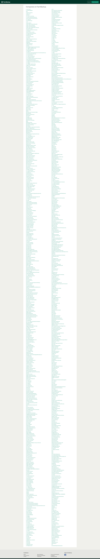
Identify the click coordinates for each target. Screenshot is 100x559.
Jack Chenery (28, 478)
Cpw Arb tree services (30, 223)
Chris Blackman (29, 187)
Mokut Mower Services (55, 187)
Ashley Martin (28, 98)
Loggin (53, 109)
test (52, 450)
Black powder (28, 140)
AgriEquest (28, 42)
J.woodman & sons (55, 57)
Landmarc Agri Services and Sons (57, 88)
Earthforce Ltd (28, 303)
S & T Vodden (54, 428)
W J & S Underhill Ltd (55, 536)
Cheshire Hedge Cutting (30, 186)
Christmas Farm (29, 194)
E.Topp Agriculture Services (30, 329)
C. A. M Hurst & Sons (29, 170)
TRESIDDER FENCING (55, 487)
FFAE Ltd (27, 343)
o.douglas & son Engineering (56, 239)
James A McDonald (29, 481)
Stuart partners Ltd (55, 426)
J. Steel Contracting (55, 42)
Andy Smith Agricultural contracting (32, 81)
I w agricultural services (30, 475)
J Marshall (28, 538)
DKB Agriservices (29, 276)
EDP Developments (29, 313)
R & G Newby (54, 313)
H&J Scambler (28, 448)
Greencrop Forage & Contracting (31, 399)
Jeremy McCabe (29, 512)
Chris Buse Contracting (30, 189)
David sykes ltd (28, 263)
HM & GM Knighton (29, 449)
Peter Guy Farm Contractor (56, 264)
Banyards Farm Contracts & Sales (32, 112)
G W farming (28, 411)
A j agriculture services (30, 50)
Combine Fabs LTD (29, 213)
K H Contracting (54, 70)
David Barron (28, 256)
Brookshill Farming (29, 161)
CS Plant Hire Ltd (29, 235)
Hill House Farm (29, 446)
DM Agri (27, 277)
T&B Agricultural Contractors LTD (57, 442)
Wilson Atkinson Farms (55, 531)
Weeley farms (54, 515)
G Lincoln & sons (29, 385)
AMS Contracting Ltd (29, 76)
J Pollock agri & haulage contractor (57, 25)
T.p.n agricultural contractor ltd (57, 483)
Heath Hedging (28, 432)
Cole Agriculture (29, 211)
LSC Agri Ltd (54, 113)
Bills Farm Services (29, 131)
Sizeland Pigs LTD (55, 393)
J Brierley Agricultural (29, 494)
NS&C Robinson (54, 228)
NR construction (54, 226)
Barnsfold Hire (28, 113)
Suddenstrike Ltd (54, 432)
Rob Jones (53, 344)
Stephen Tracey (54, 416)
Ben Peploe (28, 125)
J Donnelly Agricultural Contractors (32, 503)
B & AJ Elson (28, 108)
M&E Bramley (54, 149)
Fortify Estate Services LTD (30, 360)
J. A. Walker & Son (29, 487)
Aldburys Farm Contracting (30, 65)
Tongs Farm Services (55, 472)
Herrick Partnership (29, 438)
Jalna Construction (29, 480)
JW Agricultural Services (56, 50)
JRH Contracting (54, 33)
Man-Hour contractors (55, 121)
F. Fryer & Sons (28, 344)
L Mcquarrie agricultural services (57, 107)
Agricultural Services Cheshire (31, 41)
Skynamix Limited (55, 395)
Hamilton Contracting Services (31, 418)
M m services (54, 185)
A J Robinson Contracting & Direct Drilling (33, 61)
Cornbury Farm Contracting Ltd (31, 216)
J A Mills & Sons (29, 486)
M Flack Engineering (55, 157)
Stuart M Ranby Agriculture (56, 425)
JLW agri (27, 536)
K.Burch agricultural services (56, 65)
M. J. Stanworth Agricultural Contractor (58, 181)
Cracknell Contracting (30, 224)
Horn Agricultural (29, 456)
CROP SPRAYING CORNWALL (31, 229)
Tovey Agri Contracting (55, 480)
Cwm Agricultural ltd (29, 243)
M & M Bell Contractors (55, 184)
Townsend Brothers (55, 481)
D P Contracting (29, 284)
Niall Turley (53, 216)
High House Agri (29, 444)
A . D (27, 21)
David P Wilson (28, 261)
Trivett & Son (54, 489)
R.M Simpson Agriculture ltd (56, 336)
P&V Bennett (54, 287)
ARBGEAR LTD (28, 89)
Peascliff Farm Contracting (56, 259)
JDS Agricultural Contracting (31, 507)
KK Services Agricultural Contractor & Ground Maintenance (61, 78)
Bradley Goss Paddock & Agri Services (32, 153)
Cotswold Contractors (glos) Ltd (31, 219)
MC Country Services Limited (56, 139)
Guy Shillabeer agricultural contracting (32, 409)
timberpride (54, 463)
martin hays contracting (56, 130)
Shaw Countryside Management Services (58, 386)
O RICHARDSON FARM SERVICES (57, 244)
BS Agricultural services (30, 163)
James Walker (28, 483)
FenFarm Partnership (29, 340)
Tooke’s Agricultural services (56, 476)
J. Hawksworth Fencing (30, 519)
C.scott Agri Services (29, 233)
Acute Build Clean (29, 20)
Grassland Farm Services (30, 396)
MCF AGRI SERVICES (55, 140)
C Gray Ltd (28, 181)
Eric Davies (28, 328)
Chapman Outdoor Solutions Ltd (31, 183)
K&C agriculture (54, 66)
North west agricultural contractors (57, 223)
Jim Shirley (28, 522)
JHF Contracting (29, 520)
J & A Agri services (29, 476)
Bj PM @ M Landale (29, 138)
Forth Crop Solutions (29, 359)
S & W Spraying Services (56, 436)
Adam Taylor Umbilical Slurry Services (32, 27)
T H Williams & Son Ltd (55, 462)
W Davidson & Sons (55, 511)
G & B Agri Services (29, 369)
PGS (52, 271)
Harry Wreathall (29, 424)
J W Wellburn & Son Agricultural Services (58, 58)
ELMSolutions (28, 323)
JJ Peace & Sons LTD (29, 528)
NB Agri (53, 212)
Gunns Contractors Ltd (30, 408)
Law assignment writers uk (56, 92)
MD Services (54, 146)
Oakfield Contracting (55, 234)
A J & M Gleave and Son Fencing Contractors (33, 58)
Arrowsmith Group (29, 93)
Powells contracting (55, 277)
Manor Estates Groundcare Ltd (57, 122)
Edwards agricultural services (31, 316)
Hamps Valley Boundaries (30, 419)
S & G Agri (53, 383)
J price (53, 26)
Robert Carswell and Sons (56, 338)
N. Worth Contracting (55, 232)
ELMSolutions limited (29, 324)
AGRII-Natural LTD (29, 43)
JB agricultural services (30, 489)
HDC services (28, 431)
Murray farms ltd (54, 201)
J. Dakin (27, 499)
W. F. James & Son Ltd (55, 520)
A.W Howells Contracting (30, 105)
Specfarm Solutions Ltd (56, 402)
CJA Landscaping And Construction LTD (33, 196)
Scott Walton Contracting (56, 374)
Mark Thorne (54, 125)
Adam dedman (28, 22)
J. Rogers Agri (54, 37)
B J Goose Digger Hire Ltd (30, 136)
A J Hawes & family (29, 54)
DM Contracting (29, 279)
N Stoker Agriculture (55, 229)
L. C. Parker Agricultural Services (57, 96)
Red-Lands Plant (54, 305)
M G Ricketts (54, 160)
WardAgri (53, 506)
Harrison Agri (28, 422)
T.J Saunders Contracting (56, 465)
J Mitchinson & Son (29, 544)
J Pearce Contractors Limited (57, 22)
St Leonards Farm (55, 419)
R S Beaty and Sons (55, 356)
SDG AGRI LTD (54, 375)
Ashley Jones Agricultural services (32, 97)
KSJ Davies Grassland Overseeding (57, 82)
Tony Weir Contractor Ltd (56, 475)
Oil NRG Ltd (54, 240)
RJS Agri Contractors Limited (57, 328)
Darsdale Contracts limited (30, 253)
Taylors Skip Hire (54, 440)
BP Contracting (28, 152)
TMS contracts (54, 466)
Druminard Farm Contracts (30, 289)
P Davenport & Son (55, 258)
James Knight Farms (29, 482)
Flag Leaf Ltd (28, 352)
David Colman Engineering (30, 257)
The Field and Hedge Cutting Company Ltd (59, 456)
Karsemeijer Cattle (55, 62)
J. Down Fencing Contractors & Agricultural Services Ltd (35, 505)
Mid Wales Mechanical (55, 168)
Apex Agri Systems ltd (30, 84)
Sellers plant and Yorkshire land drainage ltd (59, 379)
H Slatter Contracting (29, 462)
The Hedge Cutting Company (56, 458)
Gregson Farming (29, 400)
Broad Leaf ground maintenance (31, 160)
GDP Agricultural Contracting (31, 370)
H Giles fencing (28, 441)
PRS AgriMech (54, 284)
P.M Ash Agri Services (55, 275)
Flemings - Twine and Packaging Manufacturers (34, 354)
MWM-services (54, 203)
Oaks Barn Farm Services (56, 235)
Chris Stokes (28, 192)
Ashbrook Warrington (29, 96)
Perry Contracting (55, 263)
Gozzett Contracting (29, 392)
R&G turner (54, 314)
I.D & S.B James (29, 472)
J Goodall (27, 515)
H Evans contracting (29, 440)
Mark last (53, 123)
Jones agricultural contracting (57, 17)
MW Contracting (54, 202)
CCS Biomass (28, 172)
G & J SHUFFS (28, 382)
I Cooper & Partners (29, 471)
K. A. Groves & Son (55, 59)
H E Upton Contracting (30, 439)
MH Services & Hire (55, 162)
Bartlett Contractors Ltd (30, 114)
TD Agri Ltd (53, 448)
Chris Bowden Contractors (30, 188)
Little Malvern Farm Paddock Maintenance (59, 104)
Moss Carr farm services (56, 191)
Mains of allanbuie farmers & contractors (58, 117)
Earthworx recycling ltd (30, 305)
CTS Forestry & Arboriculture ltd (31, 239)
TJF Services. (54, 464)
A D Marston (28, 30)
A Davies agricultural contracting (31, 29)
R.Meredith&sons (54, 335)
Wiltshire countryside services (57, 535)
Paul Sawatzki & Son (55, 256)
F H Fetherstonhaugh (29, 345)
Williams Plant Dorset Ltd (56, 530)
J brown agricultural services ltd (31, 495)
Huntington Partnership (30, 467)
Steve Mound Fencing (55, 417)
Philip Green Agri (54, 272)
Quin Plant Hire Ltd (55, 289)
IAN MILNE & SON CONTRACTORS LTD (32, 468)
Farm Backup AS (29, 335)
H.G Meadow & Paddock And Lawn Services (33, 442)
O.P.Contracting (54, 243)
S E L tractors (54, 380)
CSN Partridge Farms (29, 234)
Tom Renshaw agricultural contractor (58, 470)
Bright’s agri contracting (30, 156)
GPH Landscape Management (31, 393)
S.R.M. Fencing (54, 411)
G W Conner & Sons (29, 410)
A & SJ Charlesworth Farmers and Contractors (34, 100)
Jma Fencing (28, 537)
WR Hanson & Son (55, 542)
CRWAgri (27, 232)
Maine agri (53, 116)
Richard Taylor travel (55, 322)
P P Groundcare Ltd (55, 280)
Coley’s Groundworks (29, 212)
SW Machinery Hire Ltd (55, 435)
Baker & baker (28, 109)
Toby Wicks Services (55, 467)
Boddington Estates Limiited (31, 145)
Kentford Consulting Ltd (56, 69)
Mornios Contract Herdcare (56, 188)
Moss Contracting (55, 192)
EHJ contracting (29, 319)
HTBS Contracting (29, 465)
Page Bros (53, 252)
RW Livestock (54, 363)
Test (52, 451)
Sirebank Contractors (55, 392)
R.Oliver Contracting (55, 346)
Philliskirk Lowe (54, 273)
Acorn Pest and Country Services (31, 18)
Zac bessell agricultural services (57, 545)
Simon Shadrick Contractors (56, 391)
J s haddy (53, 40)
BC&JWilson (28, 115)
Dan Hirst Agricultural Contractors (32, 251)
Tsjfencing (53, 491)
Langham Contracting (55, 89)
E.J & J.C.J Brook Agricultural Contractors (33, 321)
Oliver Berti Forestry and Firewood (57, 241)
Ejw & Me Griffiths (29, 322)
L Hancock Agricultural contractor (57, 101)
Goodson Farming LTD (30, 391)
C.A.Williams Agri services (30, 171)
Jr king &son (54, 36)
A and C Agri (28, 9)
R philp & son (54, 353)
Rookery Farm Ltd (55, 347)
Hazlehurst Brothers (29, 428)
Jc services (28, 498)
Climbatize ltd (28, 208)
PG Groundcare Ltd (55, 268)
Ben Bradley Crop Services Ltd (31, 123)
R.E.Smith (53, 311)
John (52, 9)
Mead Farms (54, 147)
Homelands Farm (29, 454)
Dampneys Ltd (28, 245)
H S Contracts (28, 460)
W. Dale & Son (54, 510)
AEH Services (28, 35)
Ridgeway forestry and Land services (58, 323)
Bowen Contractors (29, 149)
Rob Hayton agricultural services (57, 343)
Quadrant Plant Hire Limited (56, 288)
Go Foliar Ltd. (28, 390)
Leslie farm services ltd (55, 99)
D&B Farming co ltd (29, 264)
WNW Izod (53, 538)
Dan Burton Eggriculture (30, 249)
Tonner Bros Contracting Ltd (56, 473)
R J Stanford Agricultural (56, 329)
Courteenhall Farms (29, 220)
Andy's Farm (28, 80)
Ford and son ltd (29, 356)
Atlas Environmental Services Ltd (31, 104)
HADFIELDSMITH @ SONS (30, 415)
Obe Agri (53, 236)
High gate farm (28, 443)
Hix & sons (28, 447)
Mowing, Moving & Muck (56, 194)
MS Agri (53, 196)
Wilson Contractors (55, 534)
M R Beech (53, 195)
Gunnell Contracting (29, 407)
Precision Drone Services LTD (57, 282)
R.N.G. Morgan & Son (55, 337)
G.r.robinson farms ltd (29, 401)
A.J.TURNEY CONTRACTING (31, 64)
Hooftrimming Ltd (29, 455)
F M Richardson (28, 355)
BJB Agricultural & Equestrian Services (32, 133)
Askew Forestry (29, 101)
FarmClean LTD (29, 336)
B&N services (28, 144)
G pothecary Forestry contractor (31, 394)
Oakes (53, 233)
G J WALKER (28, 384)
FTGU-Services (28, 363)
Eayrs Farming (28, 308)
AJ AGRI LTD (28, 51)
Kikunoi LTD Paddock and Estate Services (59, 73)
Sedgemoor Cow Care (55, 376)
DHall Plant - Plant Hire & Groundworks (32, 269)
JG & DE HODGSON (29, 514)
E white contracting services (31, 331)
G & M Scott (28, 388)
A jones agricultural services (31, 59)
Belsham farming (29, 122)
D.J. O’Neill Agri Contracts (30, 275)
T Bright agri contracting (56, 446)
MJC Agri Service (55, 172)
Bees (27, 121)
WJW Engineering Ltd (55, 537)
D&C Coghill (28, 265)
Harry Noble (28, 423)
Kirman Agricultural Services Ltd (57, 77)
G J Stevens (28, 383)
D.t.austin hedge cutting (30, 297)
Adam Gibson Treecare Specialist (31, 24)
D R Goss (27, 288)
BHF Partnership (29, 130)
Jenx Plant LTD (28, 511)
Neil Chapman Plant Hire (56, 215)
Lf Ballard (53, 100)
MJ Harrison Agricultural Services (57, 173)
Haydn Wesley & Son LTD (30, 426)
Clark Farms (28, 205)
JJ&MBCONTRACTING (30, 527)
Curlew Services (29, 240)
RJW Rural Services (55, 330)
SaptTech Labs (54, 370)
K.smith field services (55, 83)
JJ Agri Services (29, 523)
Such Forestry (54, 431)
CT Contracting (28, 236)
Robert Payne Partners (55, 340)
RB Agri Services (54, 295)
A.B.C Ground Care (29, 12)
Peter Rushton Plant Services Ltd (57, 265)
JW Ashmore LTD (55, 54)
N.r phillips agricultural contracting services (59, 227)
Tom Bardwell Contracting (56, 468)
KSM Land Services (55, 84)
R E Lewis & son (54, 308)
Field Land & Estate (29, 347)
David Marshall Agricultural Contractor (32, 260)
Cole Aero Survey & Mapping (31, 210)
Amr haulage (28, 75)
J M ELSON (28, 542)
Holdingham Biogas (29, 451)
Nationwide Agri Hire (55, 211)
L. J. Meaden (54, 106)
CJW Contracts (28, 201)
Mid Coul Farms (54, 165)
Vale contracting (54, 502)
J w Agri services (54, 51)
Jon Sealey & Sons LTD (55, 20)
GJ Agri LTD (28, 379)
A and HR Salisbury (29, 10)
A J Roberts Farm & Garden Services (32, 60)
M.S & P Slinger (54, 199)
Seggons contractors (55, 377)
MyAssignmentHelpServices (56, 205)
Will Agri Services (55, 528)
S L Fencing (54, 396)
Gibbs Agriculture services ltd (31, 376)
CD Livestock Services (30, 175)
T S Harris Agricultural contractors (57, 490)
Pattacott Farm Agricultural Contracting (58, 255)
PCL (52, 257)
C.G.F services (28, 179)
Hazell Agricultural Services (30, 427)
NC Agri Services (54, 213)
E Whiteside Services (29, 332)
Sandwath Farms (55, 368)
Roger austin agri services (56, 345)
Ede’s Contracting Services (30, 311)
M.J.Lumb (53, 176)
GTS (27, 406)
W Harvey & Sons (55, 522)
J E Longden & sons (29, 510)
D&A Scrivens (28, 255)
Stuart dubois (54, 424)
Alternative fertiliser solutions (31, 68)
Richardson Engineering (56, 321)
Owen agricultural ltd (55, 248)
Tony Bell (53, 474)
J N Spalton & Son (29, 545)
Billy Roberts (28, 132)
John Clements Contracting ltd (57, 10)
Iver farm (27, 474)
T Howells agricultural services (57, 460)
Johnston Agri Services (55, 14)
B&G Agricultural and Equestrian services (33, 129)
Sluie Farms (54, 398)
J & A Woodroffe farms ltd (30, 488)
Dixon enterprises (29, 271)
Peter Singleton (54, 266)
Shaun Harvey (54, 385)
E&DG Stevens (28, 312)
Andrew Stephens (29, 78)
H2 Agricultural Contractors (30, 412)
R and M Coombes (55, 292)
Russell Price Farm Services (56, 360)
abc (27, 11)
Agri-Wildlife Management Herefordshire (33, 46)
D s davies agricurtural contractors (32, 292)
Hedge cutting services (30, 433)
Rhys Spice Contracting (56, 316)
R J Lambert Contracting (56, 327)
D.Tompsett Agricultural (30, 298)
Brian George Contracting (30, 155)
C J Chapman (28, 199)
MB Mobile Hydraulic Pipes (56, 137)
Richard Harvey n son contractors (57, 319)
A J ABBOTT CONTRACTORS (31, 48)
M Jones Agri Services (55, 178)
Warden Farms (54, 507)
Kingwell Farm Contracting (56, 75)
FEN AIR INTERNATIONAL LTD (31, 339)
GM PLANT (28, 387)
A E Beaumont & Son (29, 34)
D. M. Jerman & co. (29, 280)
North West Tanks (55, 224)
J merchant (28, 543)
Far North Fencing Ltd (29, 337)
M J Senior (53, 179)
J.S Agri (53, 38)
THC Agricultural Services (56, 455)
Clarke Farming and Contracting (31, 203)
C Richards (28, 228)
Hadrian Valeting (29, 416)
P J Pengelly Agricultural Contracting (58, 274)
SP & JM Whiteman (55, 404)
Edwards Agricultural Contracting (31, 315)
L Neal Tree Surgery (55, 108)
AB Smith (27, 14)
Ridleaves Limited (55, 324)
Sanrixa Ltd (54, 369)
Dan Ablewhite (28, 247)
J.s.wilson (53, 44)
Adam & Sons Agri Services (30, 26)
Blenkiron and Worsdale (30, 141)
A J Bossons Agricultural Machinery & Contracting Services (36, 52)
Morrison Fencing (55, 189)
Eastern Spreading (29, 306)
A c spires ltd (28, 19)
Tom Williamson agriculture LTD (57, 471)
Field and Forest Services (30, 346)
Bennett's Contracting (30, 124)
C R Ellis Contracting (29, 227)
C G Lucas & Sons (29, 180)
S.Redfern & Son (54, 409)
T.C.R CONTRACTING (55, 447)
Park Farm (53, 253)
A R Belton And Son (29, 88)
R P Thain (53, 354)
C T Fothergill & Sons (29, 237)
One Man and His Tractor (56, 242)
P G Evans (53, 267)
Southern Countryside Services (57, 400)
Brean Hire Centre (29, 154)
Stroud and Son (54, 422)
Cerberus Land (28, 176)
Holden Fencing (29, 450)
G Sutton (27, 403)
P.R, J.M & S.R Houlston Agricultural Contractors (60, 283)
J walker (53, 52)
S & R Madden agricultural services (57, 410)
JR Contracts (54, 29)
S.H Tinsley (53, 388)
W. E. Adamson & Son (55, 512)
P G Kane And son (55, 269)
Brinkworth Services (29, 157)
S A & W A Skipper (55, 372)
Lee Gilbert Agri (54, 98)
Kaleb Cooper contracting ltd (56, 60)
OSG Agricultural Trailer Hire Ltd (57, 245)
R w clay (53, 361)
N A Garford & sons (55, 208)
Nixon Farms (54, 220)
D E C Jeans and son (29, 266)
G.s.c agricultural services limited (31, 402)
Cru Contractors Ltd (29, 231)
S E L (52, 378)
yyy (52, 544)
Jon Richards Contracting (56, 19)
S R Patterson (54, 412)
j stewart (53, 43)
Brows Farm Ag (28, 162)
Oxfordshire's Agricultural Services (57, 250)
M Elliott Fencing (54, 152)
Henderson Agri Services (30, 434)
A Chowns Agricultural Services (31, 17)
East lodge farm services (30, 307)
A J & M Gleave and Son (30, 57)
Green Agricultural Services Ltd (31, 398)
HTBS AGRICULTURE (29, 464)
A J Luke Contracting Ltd (30, 56)
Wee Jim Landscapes (55, 514)
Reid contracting (54, 307)
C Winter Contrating (29, 242)
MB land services (54, 136)
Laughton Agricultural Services (57, 91)
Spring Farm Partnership (56, 406)
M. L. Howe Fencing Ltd (55, 183)
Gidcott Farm (28, 377)
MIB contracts (54, 163)
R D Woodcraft (54, 304)
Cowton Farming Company (30, 221)
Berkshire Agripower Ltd (30, 128)
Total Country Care (55, 479)
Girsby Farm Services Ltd (30, 378)
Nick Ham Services (55, 217)
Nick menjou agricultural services (57, 219)
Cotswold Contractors (30, 218)
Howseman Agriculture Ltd (30, 457)
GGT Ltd (27, 372)
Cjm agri (27, 200)
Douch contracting (29, 283)
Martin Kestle (54, 131)
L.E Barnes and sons (55, 97)
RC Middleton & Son (55, 298)
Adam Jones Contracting (30, 25)
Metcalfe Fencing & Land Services (57, 156)
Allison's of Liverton (29, 67)
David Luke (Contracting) (30, 259)
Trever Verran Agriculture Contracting (58, 488)
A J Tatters (28, 62)
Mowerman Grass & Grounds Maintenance (59, 193)
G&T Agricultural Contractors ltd (31, 404)
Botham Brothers (29, 148)
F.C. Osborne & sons (29, 338)
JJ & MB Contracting (29, 526)
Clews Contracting (29, 207)
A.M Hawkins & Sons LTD (30, 73)
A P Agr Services (29, 83)
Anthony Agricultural (29, 82)
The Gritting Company (55, 457)
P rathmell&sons (54, 281)
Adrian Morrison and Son (30, 32)
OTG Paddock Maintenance (56, 247)
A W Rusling (28, 106)
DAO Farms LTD (29, 252)
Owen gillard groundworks (56, 249)
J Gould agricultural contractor (31, 518)
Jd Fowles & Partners (29, 502)
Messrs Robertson (55, 155)
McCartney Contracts (55, 138)
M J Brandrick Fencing (55, 171)
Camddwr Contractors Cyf (30, 169)
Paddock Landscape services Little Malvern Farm (60, 251)
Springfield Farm (54, 407)
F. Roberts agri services (30, 362)
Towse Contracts (54, 482)
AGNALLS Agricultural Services (31, 38)
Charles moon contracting (30, 185)
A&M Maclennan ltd (29, 74)
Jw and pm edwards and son (56, 53)
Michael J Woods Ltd (55, 164)
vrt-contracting (54, 504)
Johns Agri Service (55, 13)
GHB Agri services (29, 374)
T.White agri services (55, 497)
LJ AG (53, 105)
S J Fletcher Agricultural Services (57, 394)
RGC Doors (53, 312)
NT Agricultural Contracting (56, 231)
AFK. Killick (28, 37)
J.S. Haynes (54, 41)
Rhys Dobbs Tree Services (56, 315)
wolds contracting (55, 539)
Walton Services (54, 505)
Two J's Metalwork (55, 498)
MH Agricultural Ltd (55, 161)
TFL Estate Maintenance (56, 454)
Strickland (53, 420)
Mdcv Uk (53, 145)
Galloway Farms (29, 367)
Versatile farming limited (56, 503)
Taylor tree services (55, 441)
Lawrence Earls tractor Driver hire (57, 93)
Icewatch (27, 470)
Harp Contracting (29, 420)
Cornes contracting (29, 217)
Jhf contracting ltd (29, 521)
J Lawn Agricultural (29, 531)
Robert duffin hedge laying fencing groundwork (59, 339)
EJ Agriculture (28, 320)
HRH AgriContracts (29, 459)
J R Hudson (54, 34)
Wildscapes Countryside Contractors (58, 526)
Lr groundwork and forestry (56, 112)
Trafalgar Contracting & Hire (56, 486)
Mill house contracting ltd (56, 170)
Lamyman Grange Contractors (57, 85)
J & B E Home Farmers (30, 490)
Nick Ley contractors (55, 218)
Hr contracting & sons (30, 458)
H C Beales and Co (29, 430)
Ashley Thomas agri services (31, 99)
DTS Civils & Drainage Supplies (31, 299)
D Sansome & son (29, 291)
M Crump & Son (54, 144)
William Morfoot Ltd (55, 529)
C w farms (28, 241)
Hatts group (28, 425)
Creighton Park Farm (29, 226)
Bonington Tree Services (30, 146)
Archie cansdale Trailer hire (30, 90)
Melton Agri (54, 153)
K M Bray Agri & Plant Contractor (57, 80)
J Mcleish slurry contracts (30, 539)
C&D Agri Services (29, 173)
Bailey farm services (29, 107)
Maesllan (53, 115)
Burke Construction (29, 168)
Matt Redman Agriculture (56, 133)
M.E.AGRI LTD (54, 148)
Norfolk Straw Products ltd (56, 221)
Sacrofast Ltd (54, 364)
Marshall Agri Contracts (56, 129)
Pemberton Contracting (56, 260)
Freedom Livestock (29, 361)
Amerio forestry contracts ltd (31, 70)
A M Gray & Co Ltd (29, 72)
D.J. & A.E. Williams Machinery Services (32, 272)
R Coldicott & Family (55, 299)
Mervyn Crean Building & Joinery (57, 154)
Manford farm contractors (56, 120)
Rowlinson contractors (55, 351)
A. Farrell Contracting (29, 36)
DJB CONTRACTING (29, 273)
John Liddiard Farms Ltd (56, 11)
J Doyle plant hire (29, 506)
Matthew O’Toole (54, 132)
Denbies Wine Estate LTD (30, 267)
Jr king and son (54, 35)
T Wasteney (54, 495)
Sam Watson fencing (55, 367)
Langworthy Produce (55, 90)
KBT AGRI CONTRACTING (56, 64)
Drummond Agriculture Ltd (30, 290)
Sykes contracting (55, 438)
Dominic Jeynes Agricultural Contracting (33, 282)
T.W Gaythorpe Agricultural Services (58, 496)
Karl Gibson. (54, 61)
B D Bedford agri (29, 117)
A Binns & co (28, 13)
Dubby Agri (28, 300)
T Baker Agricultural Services (56, 443)
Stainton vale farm (55, 414)
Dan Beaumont (28, 248)
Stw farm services (55, 430)
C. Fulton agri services (30, 178)
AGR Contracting (29, 40)
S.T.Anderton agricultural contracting (58, 415)
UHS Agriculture (54, 499)
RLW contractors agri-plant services (58, 332)
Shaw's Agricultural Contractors (57, 387)
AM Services (28, 77)
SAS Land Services (55, 371)
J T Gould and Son (55, 46)
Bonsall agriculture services (30, 147)
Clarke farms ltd (29, 204)
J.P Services (54, 27)
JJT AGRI (27, 530)
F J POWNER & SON (29, 351)
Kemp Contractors (55, 68)
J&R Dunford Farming (55, 30)
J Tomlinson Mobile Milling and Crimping (58, 48)
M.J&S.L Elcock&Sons (55, 180)
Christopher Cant (29, 195)
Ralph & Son (54, 291)
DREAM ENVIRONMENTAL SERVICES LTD (33, 287)
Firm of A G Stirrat (29, 348)
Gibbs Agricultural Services (30, 375)
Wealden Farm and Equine (56, 513)
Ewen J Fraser (28, 330)
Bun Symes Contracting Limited (31, 165)
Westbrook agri (54, 518)
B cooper (27, 116)
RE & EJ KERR (54, 306)
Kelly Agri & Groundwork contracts (57, 67)
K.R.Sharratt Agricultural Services (57, 81)
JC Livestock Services (30, 497)
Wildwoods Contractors (56, 527)
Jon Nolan (53, 18)
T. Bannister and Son (55, 444)
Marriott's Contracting (55, 128)
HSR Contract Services (30, 463)
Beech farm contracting (30, 120)
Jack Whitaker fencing (30, 479)
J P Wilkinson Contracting (56, 28)
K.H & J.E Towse (54, 72)
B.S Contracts (28, 164)
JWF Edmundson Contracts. (56, 56)
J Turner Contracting (55, 49)
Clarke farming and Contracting (31, 202)
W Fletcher (53, 521)
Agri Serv (27, 45)
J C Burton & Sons (29, 496)
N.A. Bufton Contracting (56, 207)
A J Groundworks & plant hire (31, 53)
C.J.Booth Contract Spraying (31, 197)
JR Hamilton (54, 32)
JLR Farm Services (29, 535)
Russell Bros (54, 359)
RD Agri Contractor (55, 300)
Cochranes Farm (29, 209)
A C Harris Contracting (30, 16)
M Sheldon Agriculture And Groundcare (58, 197)
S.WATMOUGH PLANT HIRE (56, 434)
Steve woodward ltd (55, 418)
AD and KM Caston (29, 28)
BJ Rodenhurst (28, 139)
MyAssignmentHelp (55, 204)
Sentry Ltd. (53, 382)
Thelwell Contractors (55, 459)
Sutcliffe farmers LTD (55, 433)
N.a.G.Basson (54, 209)
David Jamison (28, 258)
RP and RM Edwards (55, 352)
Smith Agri (53, 399)
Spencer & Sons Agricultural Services (58, 403)
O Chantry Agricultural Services (57, 237)
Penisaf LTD (54, 261)
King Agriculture (54, 74)
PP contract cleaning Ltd (56, 279)
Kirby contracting (55, 76)
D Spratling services (29, 295)
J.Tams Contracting (55, 45)
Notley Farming (54, 225)
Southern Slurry (54, 401)
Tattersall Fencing (55, 439)
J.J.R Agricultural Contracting (31, 529)
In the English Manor (29, 473)
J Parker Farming (55, 21)
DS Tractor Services (29, 296)
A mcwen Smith (29, 69)
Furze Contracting (29, 364)
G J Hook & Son (28, 380)
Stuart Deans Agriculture (56, 423)
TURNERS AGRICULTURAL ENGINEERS (58, 494)
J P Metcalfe (54, 24)
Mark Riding (54, 124)
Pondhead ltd (54, 276)
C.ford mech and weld (30, 177)
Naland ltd (53, 210)
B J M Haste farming (29, 137)
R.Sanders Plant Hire (55, 355)
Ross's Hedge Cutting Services (57, 348)
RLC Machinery (54, 331)
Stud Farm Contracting (55, 427)
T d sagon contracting (55, 449)
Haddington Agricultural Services (31, 414)
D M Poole (28, 281)
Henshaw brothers (29, 436)
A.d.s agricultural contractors (31, 33)
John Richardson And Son (56, 12)
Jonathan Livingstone (55, 16)
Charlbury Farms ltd (29, 184)
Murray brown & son (55, 200)
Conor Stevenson (29, 215)
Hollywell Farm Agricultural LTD (31, 452)
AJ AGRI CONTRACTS (30, 49)
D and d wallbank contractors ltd (31, 250)
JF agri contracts (29, 513)
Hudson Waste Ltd (29, 466)
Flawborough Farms (29, 353)
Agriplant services (29, 44)
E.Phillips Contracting (29, 327)
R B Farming (54, 296)
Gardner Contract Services (30, 368)
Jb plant (27, 491)
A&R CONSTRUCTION (30, 91)
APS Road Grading (29, 85)
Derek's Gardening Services (30, 268)
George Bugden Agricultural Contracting (33, 371)
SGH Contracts (54, 384)
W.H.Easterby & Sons (55, 523)
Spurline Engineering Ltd (56, 408)
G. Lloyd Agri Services (29, 386)
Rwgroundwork (54, 362)
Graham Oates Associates (30, 395)
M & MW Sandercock (55, 186)
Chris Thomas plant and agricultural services (33, 193)
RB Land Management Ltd (56, 297)
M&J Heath (54, 175)
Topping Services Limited (56, 478)
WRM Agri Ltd (54, 543)
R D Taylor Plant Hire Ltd (56, 303)
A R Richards (28, 92)
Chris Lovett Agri (29, 191)
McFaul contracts (55, 141)
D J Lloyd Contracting (29, 274)
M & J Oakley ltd (54, 177)
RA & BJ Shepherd (55, 290)
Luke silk (53, 114)
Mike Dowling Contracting (56, 169)
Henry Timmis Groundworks (31, 435)
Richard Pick (54, 320)
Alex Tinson (28, 66)
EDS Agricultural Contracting (31, 314)
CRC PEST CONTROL (29, 225)
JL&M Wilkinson (29, 534)
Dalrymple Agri (28, 244)
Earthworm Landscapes (30, 304)
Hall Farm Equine (29, 417)
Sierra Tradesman (55, 390)
